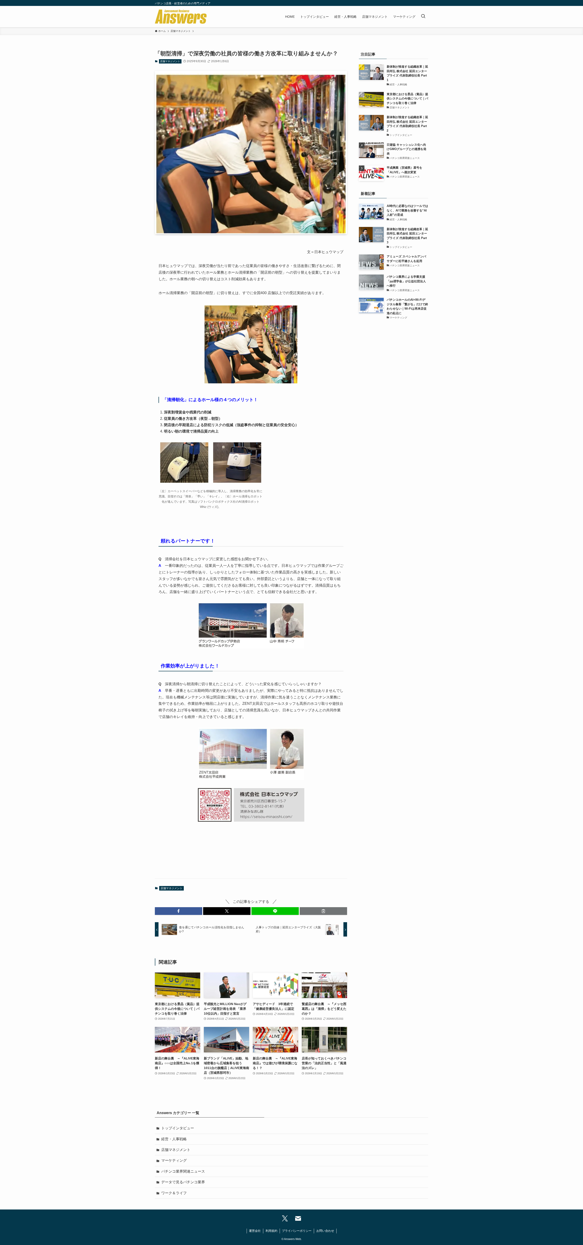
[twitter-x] (285, 1219)
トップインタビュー (177, 1128)
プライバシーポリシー (297, 1230)
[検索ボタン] (423, 16)
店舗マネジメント (170, 61)
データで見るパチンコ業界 (183, 1182)
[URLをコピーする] (323, 911)
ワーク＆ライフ (174, 1193)
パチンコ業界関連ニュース (183, 1171)
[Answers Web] (181, 17)
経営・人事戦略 (174, 1139)
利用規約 (271, 1230)
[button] (178, 911)
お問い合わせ (325, 1230)
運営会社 (255, 1230)
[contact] (298, 1219)
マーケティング (174, 1160)
